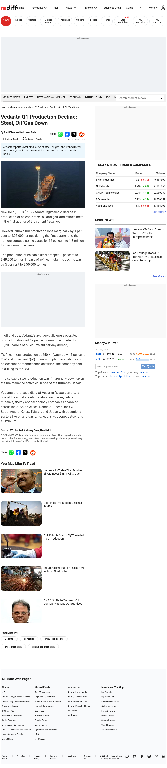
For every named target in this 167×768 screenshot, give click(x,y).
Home (20, 7)
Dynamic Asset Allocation (46, 729)
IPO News (18, 715)
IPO (108, 97)
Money (89, 7)
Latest (28, 97)
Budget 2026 (74, 715)
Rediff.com (112, 756)
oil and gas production (43, 646)
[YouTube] (156, 757)
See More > (159, 211)
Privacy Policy (37, 757)
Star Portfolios (123, 21)
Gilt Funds (39, 710)
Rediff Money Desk (14, 132)
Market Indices (107, 715)
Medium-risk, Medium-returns (48, 701)
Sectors (32, 19)
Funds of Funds (42, 715)
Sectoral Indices (108, 720)
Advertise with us (109, 729)
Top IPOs (10, 710)
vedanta (9, 639)
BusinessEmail (112, 7)
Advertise (21, 756)
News (69, 7)
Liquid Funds (41, 725)
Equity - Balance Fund (78, 701)
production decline (54, 639)
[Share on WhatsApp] (127, 757)
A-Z (3, 692)
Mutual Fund (93, 97)
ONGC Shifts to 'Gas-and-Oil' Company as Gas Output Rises (63, 602)
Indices (18, 19)
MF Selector (40, 739)
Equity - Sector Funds (77, 696)
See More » (159, 276)
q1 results (29, 639)
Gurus (129, 7)
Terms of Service (53, 757)
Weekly (18, 696)
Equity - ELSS (74, 687)
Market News (11, 97)
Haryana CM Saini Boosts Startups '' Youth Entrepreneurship (148, 233)
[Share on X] (134, 757)
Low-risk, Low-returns (44, 706)
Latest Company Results (12, 734)
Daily (12, 696)
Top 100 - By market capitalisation (16, 729)
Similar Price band (9, 720)
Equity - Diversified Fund (79, 706)
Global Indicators (108, 706)
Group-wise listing (10, 706)
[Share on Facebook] (67, 133)
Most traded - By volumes (13, 725)
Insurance (65, 19)
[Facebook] (141, 757)
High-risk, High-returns (45, 696)
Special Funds (41, 720)
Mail (56, 7)
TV (140, 7)
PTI (11, 430)
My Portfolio (140, 21)
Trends (106, 19)
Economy (75, 97)
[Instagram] (149, 757)
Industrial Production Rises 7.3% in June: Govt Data (64, 569)
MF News (72, 710)
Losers (93, 19)
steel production (13, 646)
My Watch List (107, 696)
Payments (37, 7)
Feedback (71, 756)
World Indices (107, 725)
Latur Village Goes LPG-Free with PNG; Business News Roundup (147, 256)
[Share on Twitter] (74, 133)
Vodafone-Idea (104, 205)
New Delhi (31, 132)
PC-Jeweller (103, 199)
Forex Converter (108, 710)
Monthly (26, 696)
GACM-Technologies (108, 192)
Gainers (80, 19)
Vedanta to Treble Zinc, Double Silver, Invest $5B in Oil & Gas (63, 472)
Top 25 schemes (42, 692)
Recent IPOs (7, 715)
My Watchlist (157, 21)
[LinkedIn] (163, 757)
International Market (51, 97)
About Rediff (4, 757)
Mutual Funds (48, 21)
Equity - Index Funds (77, 692)
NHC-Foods (102, 186)
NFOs (37, 734)
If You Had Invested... (111, 701)
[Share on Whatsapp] (60, 133)
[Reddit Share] (81, 133)
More (152, 7)
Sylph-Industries (105, 179)
